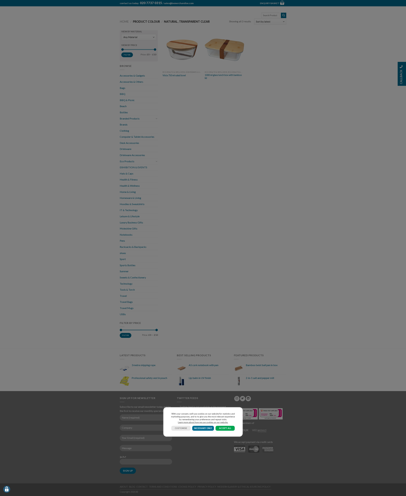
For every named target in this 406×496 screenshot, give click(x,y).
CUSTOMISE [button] (181, 428)
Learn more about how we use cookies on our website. (203, 422)
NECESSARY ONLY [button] (203, 428)
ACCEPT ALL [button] (225, 428)
